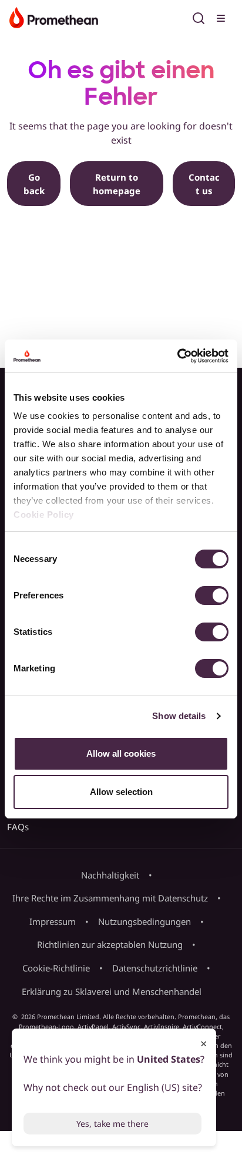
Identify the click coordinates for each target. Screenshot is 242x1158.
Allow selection (121, 792)
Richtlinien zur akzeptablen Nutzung (110, 944)
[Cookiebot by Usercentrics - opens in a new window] (177, 356)
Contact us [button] (204, 184)
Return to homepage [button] (116, 184)
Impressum (52, 921)
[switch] (211, 595)
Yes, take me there (112, 1123)
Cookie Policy (44, 515)
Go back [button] (34, 184)
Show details (179, 716)
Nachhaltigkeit (110, 875)
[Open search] (198, 16)
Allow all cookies (121, 753)
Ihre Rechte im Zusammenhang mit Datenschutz (110, 898)
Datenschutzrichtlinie (154, 968)
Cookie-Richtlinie (56, 968)
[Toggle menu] (222, 16)
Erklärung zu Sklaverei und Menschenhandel (111, 991)
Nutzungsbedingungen (144, 921)
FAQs (18, 827)
